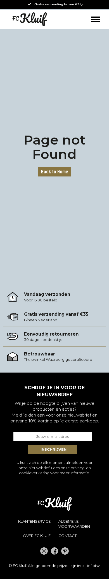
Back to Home (54, 171)
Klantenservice (34, 521)
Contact (67, 535)
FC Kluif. (20, 565)
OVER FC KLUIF (37, 535)
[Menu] (95, 19)
